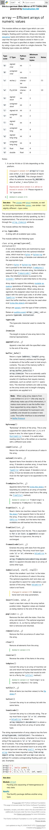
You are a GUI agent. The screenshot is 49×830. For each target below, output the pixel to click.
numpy (28, 205)
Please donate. (40, 821)
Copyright (17, 803)
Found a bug (40, 825)
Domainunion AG (30, 9)
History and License (24, 814)
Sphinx (39, 828)
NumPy (6, 791)
